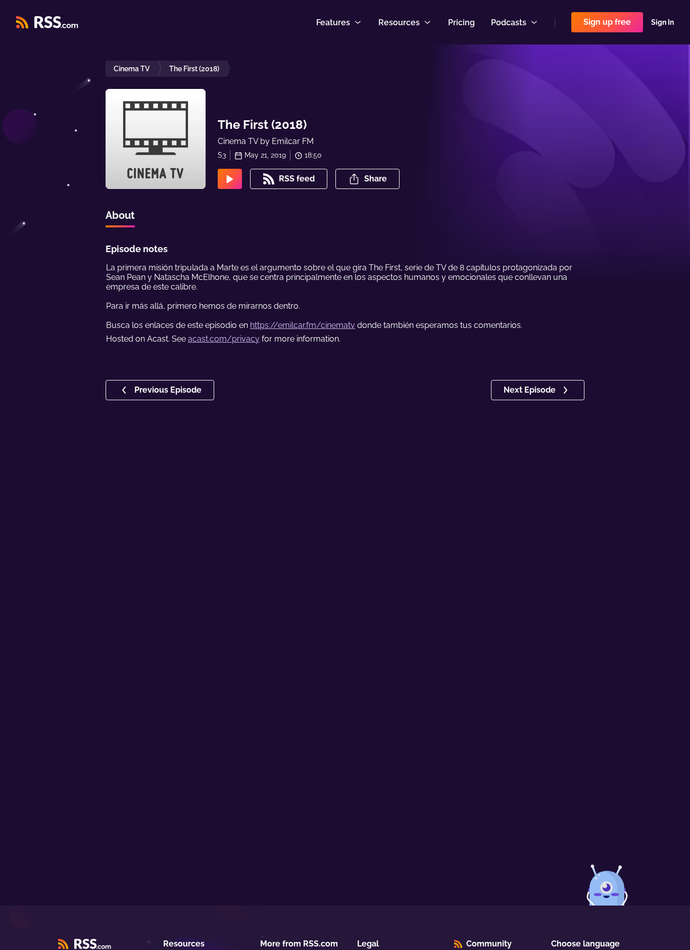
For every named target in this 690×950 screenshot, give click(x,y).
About (120, 215)
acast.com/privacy (224, 339)
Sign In (662, 22)
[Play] (230, 179)
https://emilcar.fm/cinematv (302, 325)
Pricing (461, 22)
